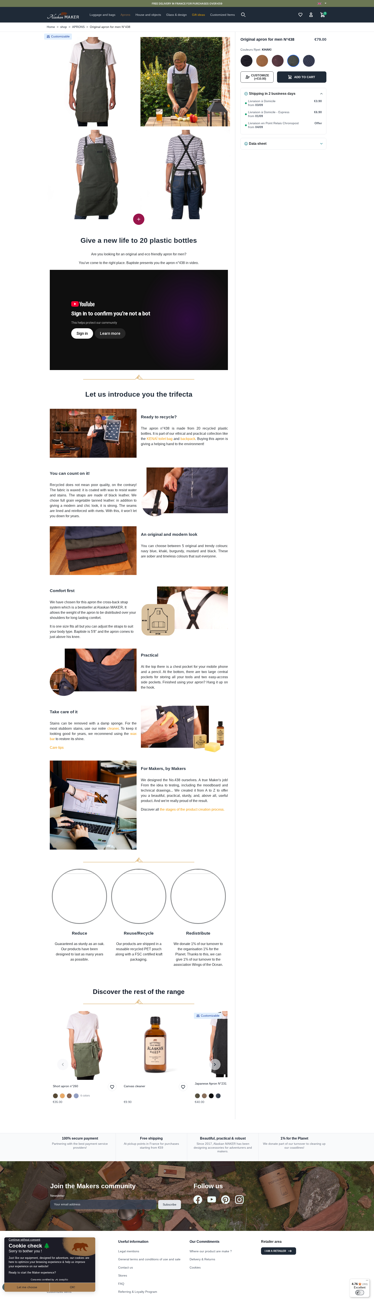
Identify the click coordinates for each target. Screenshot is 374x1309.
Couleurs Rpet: (255, 49)
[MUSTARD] (262, 61)
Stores (122, 1275)
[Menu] (367, 1281)
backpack (188, 439)
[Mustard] (62, 1095)
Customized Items (59, 1291)
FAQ (121, 1283)
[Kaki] (197, 1095)
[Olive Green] (55, 1095)
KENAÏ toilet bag (159, 439)
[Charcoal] (211, 1095)
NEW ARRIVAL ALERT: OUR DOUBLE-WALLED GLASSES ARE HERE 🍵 (187, 3)
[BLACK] (246, 61)
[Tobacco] (69, 1095)
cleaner (113, 728)
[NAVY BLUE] (309, 61)
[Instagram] (239, 1199)
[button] (243, 15)
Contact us (125, 1267)
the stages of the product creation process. (192, 809)
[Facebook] (197, 1199)
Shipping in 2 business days (272, 93)
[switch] (359, 1292)
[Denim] (218, 1095)
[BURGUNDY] (278, 61)
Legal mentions (128, 1251)
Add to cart (304, 77)
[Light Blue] (76, 1095)
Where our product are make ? (211, 1251)
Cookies (195, 1267)
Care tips (57, 747)
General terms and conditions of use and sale (149, 1259)
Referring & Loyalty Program (137, 1291)
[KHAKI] (293, 61)
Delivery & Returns (202, 1259)
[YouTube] (211, 1199)
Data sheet (257, 143)
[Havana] (204, 1095)
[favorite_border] (84, 1045)
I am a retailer (275, 1251)
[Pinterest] (225, 1199)
